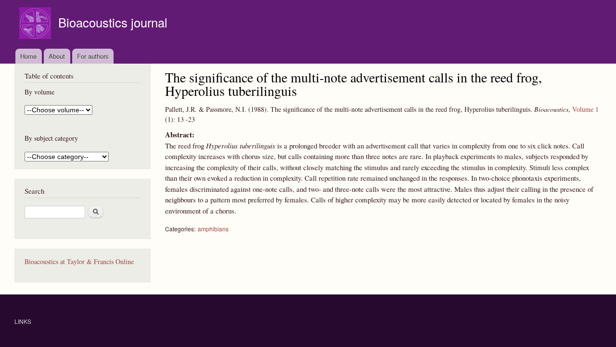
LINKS (22, 321)
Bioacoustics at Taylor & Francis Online (79, 261)
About (57, 56)
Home (28, 56)
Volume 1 (585, 109)
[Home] (36, 24)
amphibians (213, 229)
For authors (93, 56)
